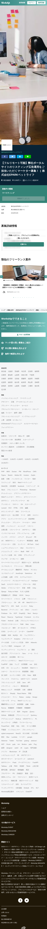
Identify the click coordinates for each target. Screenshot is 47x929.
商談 (36, 781)
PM (20, 471)
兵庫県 (3, 375)
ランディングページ (8, 650)
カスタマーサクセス (31, 424)
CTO (16, 577)
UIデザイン (5, 501)
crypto (26, 748)
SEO (14, 482)
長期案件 (4, 443)
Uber (22, 548)
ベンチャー (21, 541)
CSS (21, 508)
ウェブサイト (21, 650)
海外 (14, 628)
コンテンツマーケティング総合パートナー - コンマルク (24, 866)
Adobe (3, 588)
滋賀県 (30, 378)
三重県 (30, 386)
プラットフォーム (23, 533)
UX (2, 541)
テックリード (5, 581)
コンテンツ (21, 544)
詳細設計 (20, 773)
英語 (27, 770)
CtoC (37, 544)
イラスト (17, 599)
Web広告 (4, 486)
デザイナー (5, 402)
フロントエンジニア (8, 682)
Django (3, 591)
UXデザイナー (26, 755)
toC (22, 610)
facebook (21, 486)
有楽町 (22, 766)
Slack (3, 490)
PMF (27, 551)
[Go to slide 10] (33, 297)
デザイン (19, 497)
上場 (10, 766)
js (29, 650)
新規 (32, 671)
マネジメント (32, 599)
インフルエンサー (14, 730)
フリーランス (25, 511)
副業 (2, 479)
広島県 (30, 371)
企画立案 (4, 530)
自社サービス (5, 515)
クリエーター (5, 544)
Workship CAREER (7, 834)
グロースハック (27, 639)
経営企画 (36, 562)
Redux (21, 697)
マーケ (23, 515)
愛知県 (10, 375)
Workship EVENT (7, 827)
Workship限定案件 (7, 791)
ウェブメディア (6, 639)
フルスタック (5, 628)
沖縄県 (37, 378)
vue (31, 664)
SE (18, 755)
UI (38, 486)
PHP (2, 471)
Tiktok (28, 766)
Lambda (14, 737)
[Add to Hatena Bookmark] (20, 156)
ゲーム (13, 701)
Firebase (4, 613)
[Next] (45, 276)
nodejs (28, 697)
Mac (7, 737)
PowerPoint (5, 726)
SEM (27, 642)
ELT (37, 788)
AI (35, 573)
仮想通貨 (20, 704)
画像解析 (11, 708)
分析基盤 (19, 788)
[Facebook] (20, 900)
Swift (17, 606)
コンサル (36, 617)
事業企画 (28, 566)
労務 (8, 479)
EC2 (10, 508)
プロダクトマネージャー (9, 624)
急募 (28, 436)
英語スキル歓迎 (6, 450)
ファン (15, 697)
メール (30, 653)
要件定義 (4, 770)
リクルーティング (7, 784)
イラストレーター (14, 588)
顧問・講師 (18, 413)
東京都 (3, 371)
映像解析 (27, 708)
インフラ (4, 537)
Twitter (11, 741)
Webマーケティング (25, 482)
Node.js (18, 719)
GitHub (3, 715)
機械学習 (19, 570)
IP (19, 751)
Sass (24, 653)
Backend (4, 610)
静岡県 (10, 378)
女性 (17, 784)
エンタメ (24, 606)
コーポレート (14, 559)
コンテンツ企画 (6, 555)
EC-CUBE (26, 733)
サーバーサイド (6, 599)
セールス (25, 405)
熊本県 (37, 386)
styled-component (7, 733)
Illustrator (32, 490)
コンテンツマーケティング (17, 519)
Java (24, 682)
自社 (35, 664)
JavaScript (19, 573)
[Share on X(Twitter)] (12, 156)
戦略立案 (14, 781)
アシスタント (5, 504)
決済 (18, 682)
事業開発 (30, 541)
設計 (31, 773)
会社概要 (4, 909)
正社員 (25, 751)
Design (34, 697)
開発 (33, 650)
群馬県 (3, 386)
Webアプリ (5, 606)
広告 (14, 544)
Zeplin (33, 475)
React (3, 617)
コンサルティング (7, 573)
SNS (17, 511)
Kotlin (32, 704)
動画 (36, 541)
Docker (14, 471)
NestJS (18, 733)
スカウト (36, 515)
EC (21, 635)
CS (7, 668)
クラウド (13, 537)
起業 (11, 577)
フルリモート (30, 548)
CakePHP (30, 631)
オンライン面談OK (7, 447)
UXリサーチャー (7, 759)
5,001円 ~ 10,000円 (31, 459)
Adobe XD (18, 475)
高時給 (15, 595)
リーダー (22, 737)
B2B (9, 635)
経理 (2, 748)
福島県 (10, 382)
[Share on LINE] (27, 156)
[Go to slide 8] (28, 297)
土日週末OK (20, 447)
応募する (23, 244)
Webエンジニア (6, 690)
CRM (20, 555)
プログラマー (5, 773)
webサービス (25, 679)
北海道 (17, 378)
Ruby (31, 606)
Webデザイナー (31, 602)
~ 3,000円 (4, 459)
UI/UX (21, 595)
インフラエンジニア (29, 416)
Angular (25, 711)
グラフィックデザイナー (22, 493)
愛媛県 (23, 378)
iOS (12, 606)
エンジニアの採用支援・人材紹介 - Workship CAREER (23, 860)
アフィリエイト (15, 653)
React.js (10, 617)
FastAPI (35, 762)
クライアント (5, 686)
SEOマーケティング (26, 781)
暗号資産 (33, 748)
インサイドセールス (8, 533)
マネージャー (22, 777)
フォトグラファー (7, 427)
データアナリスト (24, 762)
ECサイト (4, 693)
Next (29, 613)
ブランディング (29, 555)
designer (9, 748)
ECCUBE (35, 733)
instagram (17, 646)
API (29, 682)
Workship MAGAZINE (8, 831)
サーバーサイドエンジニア (10, 562)
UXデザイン (26, 530)
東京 (2, 737)
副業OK (4, 436)
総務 (22, 559)
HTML (16, 508)
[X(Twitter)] (26, 900)
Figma (3, 475)
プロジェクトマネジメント (29, 621)
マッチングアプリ (7, 788)
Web (27, 624)
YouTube (19, 741)
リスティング (30, 486)
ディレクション (6, 493)
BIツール (21, 657)
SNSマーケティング (8, 711)
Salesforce (28, 573)
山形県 (17, 375)
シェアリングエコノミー (9, 548)
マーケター (26, 522)
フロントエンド (12, 490)
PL (36, 719)
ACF (2, 744)
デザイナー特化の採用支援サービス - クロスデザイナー (23, 852)
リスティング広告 (17, 642)
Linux (32, 624)
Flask (14, 762)
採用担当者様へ (6, 812)
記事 (23, 599)
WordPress (27, 471)
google (29, 737)
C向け (27, 610)
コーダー (22, 631)
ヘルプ (3, 808)
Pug (35, 744)
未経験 (3, 635)
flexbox (24, 744)
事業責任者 (24, 686)
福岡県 (37, 371)
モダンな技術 (24, 591)
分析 (23, 690)
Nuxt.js (3, 708)
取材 (34, 479)
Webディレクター (7, 497)
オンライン (5, 781)
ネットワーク (5, 722)
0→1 (36, 653)
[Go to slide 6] (24, 297)
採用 (28, 515)
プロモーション (6, 602)
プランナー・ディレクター (10, 405)
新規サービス (26, 562)
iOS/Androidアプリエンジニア (11, 424)
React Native (21, 693)
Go (11, 613)
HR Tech (30, 544)
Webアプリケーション (26, 661)
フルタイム (15, 679)
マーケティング (25, 398)
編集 (26, 508)
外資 (34, 584)
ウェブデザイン (29, 635)
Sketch (10, 475)
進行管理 (4, 653)
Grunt (8, 744)
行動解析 (19, 708)
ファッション (18, 566)
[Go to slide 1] (13, 297)
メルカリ (34, 610)
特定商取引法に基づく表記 (9, 922)
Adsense (4, 741)
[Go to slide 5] (22, 297)
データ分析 (5, 642)
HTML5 (33, 628)
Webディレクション (25, 701)
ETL (32, 788)
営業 (34, 530)
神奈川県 (24, 375)
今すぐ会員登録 (24, 334)
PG (14, 773)
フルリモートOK (7, 440)
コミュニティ (15, 668)
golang (26, 741)
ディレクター (5, 522)
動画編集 (21, 770)
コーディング (12, 631)
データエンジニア (7, 570)
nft (21, 748)
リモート (30, 526)
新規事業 (18, 440)
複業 (34, 675)
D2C (23, 726)
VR (19, 602)
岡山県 (30, 382)
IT (32, 551)
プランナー (16, 522)
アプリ (3, 519)
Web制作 (25, 668)
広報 (12, 402)
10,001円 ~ (5, 463)
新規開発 (25, 671)
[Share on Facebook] (4, 156)
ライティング (5, 482)
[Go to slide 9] (31, 297)
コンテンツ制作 (6, 646)
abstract (34, 741)
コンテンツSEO (15, 675)
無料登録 (41, 3)
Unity (34, 588)
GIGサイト (5, 846)
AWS (8, 471)
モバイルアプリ (26, 784)
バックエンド (11, 526)
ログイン (32, 3)
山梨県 (17, 386)
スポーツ (4, 671)
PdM (21, 624)
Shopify (12, 693)
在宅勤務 (24, 664)
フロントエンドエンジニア (10, 416)
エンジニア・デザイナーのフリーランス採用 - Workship (25, 858)
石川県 (3, 389)
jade (30, 744)
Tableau (4, 766)
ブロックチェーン (28, 730)
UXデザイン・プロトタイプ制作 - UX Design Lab (28, 846)
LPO (23, 675)
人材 (33, 533)
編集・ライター (6, 413)
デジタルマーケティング (21, 581)
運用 (2, 526)
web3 (16, 748)
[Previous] (1, 276)
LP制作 (15, 722)
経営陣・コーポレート (14, 420)
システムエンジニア (8, 755)
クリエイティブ (6, 551)
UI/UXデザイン (28, 719)
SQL (17, 726)
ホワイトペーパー (30, 497)
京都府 (3, 378)
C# (15, 602)
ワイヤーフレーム (26, 722)
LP (24, 646)
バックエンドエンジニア (9, 398)
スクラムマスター (26, 577)
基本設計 (13, 770)
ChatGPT (29, 791)
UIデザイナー (5, 762)
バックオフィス (17, 479)
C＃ (14, 777)
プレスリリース (15, 671)
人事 (2, 420)
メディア (21, 537)
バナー (16, 551)
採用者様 (22, 3)
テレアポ (4, 559)
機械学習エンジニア (8, 704)
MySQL (15, 635)
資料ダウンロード (7, 815)
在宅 (2, 668)
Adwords (34, 642)
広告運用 (13, 486)
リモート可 (12, 436)
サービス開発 (31, 726)
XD (28, 501)
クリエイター (5, 697)
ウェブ (17, 664)
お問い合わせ (5, 912)
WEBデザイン (10, 541)
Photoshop (23, 490)
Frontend (27, 617)
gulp (13, 744)
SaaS (3, 584)
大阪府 (10, 371)
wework (34, 679)
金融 (26, 704)
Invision (26, 475)
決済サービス (33, 777)
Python (26, 570)
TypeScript (18, 617)
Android (10, 621)
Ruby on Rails (13, 591)
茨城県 (17, 371)
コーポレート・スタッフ (30, 409)
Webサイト (34, 668)
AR (23, 602)
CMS (34, 471)
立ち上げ (29, 537)
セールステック (20, 759)
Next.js (35, 613)
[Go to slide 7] (26, 297)
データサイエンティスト (24, 402)
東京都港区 (7, 180)
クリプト (4, 751)
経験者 (30, 690)
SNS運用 (17, 690)
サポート (16, 504)
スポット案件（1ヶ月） (18, 443)
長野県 (10, 386)
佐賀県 (3, 382)
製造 (26, 773)
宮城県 (23, 386)
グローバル (27, 584)
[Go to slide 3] (18, 297)
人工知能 (4, 577)
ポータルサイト (23, 628)
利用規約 (4, 916)
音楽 (23, 588)
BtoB (22, 551)
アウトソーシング (22, 715)
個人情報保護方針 (6, 919)
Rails (29, 675)
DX (15, 555)
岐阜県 (23, 382)
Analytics (17, 639)
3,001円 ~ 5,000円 (16, 459)
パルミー (16, 686)
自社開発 (13, 657)
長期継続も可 (5, 595)
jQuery (32, 711)
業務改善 (11, 715)
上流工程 (35, 766)
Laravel (3, 508)
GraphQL (22, 613)
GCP (15, 613)
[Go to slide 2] (15, 297)
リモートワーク (15, 530)
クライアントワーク (18, 501)
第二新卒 (4, 675)
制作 (18, 711)
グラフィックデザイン (9, 661)
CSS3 (3, 631)
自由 (11, 664)
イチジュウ (20, 791)
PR (35, 537)
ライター (27, 479)
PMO (15, 766)
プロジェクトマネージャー (10, 409)
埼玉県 (23, 371)
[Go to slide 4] (20, 297)
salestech (30, 759)
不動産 (3, 730)
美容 (12, 726)
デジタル (34, 570)
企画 (16, 621)
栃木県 (17, 382)
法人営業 (16, 515)
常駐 (29, 693)
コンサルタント (6, 566)
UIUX (34, 522)
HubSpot (34, 581)
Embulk (26, 788)
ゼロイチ (4, 657)
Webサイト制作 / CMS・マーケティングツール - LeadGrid (24, 849)
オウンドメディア (7, 511)
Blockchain (13, 751)
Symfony (34, 715)
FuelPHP (4, 664)
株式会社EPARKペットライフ (11, 152)
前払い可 (21, 436)
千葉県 (32, 375)
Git (22, 504)
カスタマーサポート (14, 584)
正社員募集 (30, 447)
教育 (28, 588)
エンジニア (21, 526)
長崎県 (37, 382)
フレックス (5, 679)
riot (18, 744)
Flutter (3, 621)
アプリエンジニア (7, 719)
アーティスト (14, 610)
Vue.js (27, 595)
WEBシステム (6, 777)
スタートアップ (28, 440)
